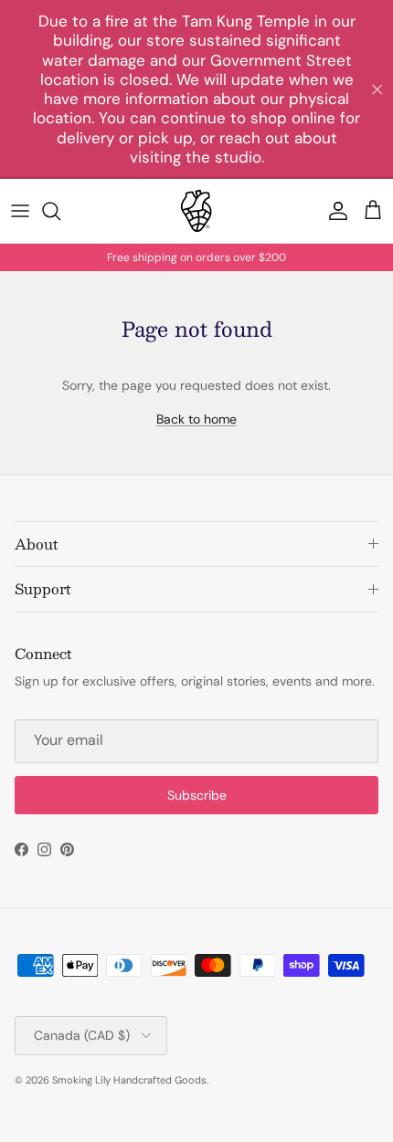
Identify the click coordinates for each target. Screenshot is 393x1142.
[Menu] (20, 211)
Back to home (196, 419)
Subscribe (197, 795)
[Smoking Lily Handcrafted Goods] (196, 211)
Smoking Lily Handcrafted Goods (129, 1080)
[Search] (60, 211)
